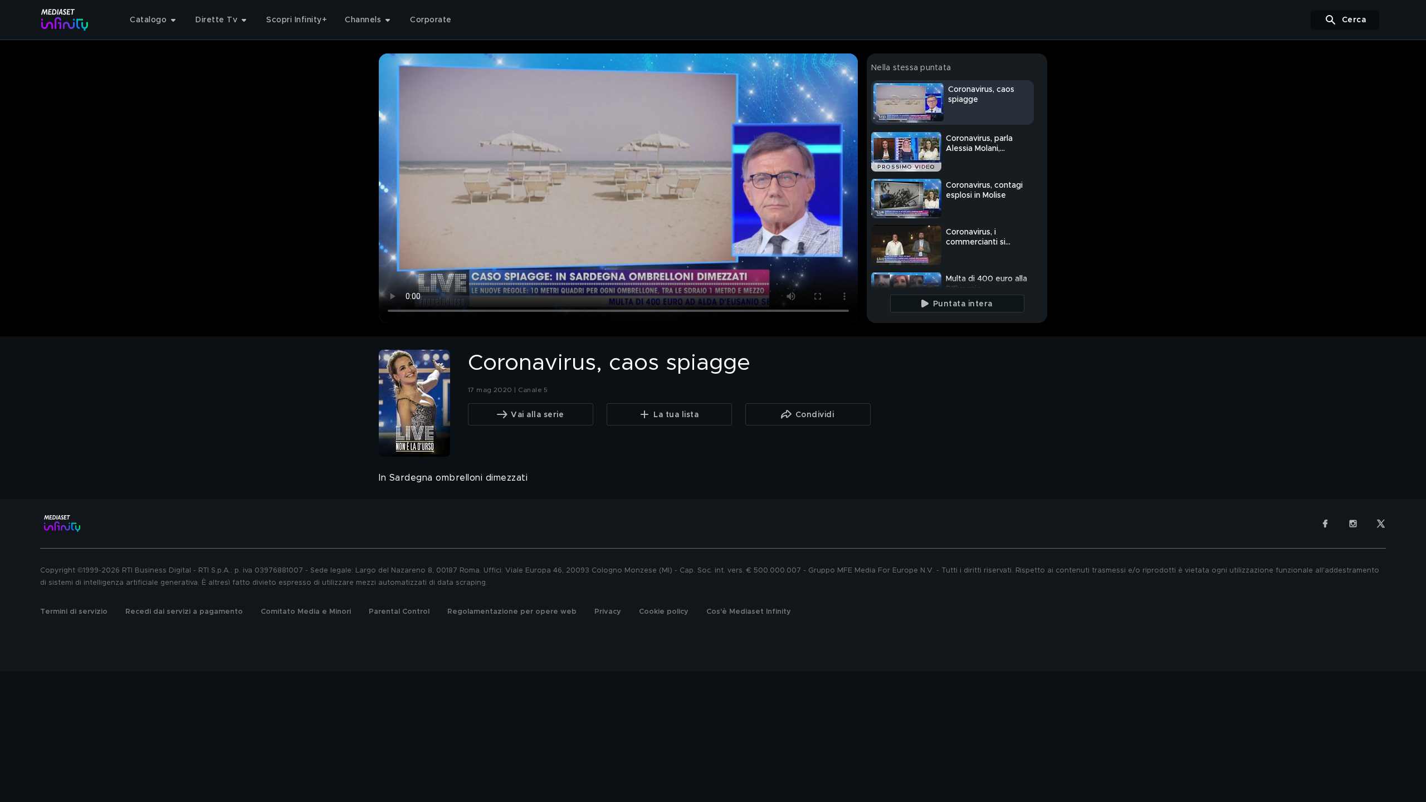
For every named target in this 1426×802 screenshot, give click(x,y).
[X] (1381, 524)
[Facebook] (1325, 524)
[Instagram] (1353, 524)
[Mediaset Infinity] (65, 19)
